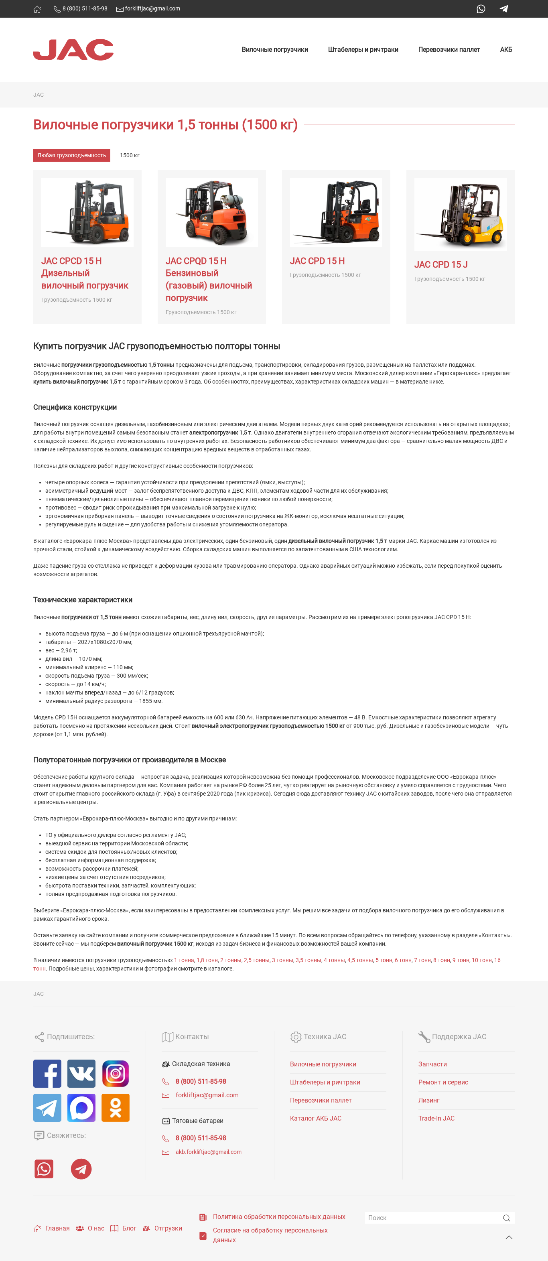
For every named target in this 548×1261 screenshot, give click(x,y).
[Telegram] (504, 9)
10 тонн (482, 960)
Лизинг (429, 1100)
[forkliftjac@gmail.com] (166, 1095)
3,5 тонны (308, 960)
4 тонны (334, 960)
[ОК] (115, 1108)
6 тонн (403, 960)
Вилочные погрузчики (275, 49)
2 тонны (231, 960)
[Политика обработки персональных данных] (203, 1216)
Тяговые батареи (196, 1121)
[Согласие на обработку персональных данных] (203, 1235)
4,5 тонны (360, 960)
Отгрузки (168, 1228)
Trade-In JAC (436, 1118)
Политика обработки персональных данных (279, 1216)
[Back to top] (509, 1237)
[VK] (81, 1074)
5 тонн (383, 960)
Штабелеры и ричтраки (363, 49)
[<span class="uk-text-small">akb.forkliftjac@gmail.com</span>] (166, 1151)
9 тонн (461, 960)
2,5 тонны (257, 960)
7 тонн (422, 960)
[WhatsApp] (481, 9)
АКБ (506, 49)
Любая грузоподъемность (71, 155)
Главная (57, 1228)
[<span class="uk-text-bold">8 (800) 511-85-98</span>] (166, 1081)
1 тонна (184, 960)
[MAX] (81, 1108)
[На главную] (37, 9)
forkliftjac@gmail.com (152, 8)
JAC (38, 94)
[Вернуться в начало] (73, 50)
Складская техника (200, 1064)
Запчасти (432, 1064)
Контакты (191, 1036)
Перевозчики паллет (449, 49)
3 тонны (282, 960)
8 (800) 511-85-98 (84, 8)
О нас (96, 1228)
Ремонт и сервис (443, 1082)
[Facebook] (47, 1074)
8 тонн (441, 960)
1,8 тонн (207, 960)
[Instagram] (115, 1074)
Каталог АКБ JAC (315, 1118)
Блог (129, 1228)
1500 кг (130, 155)
